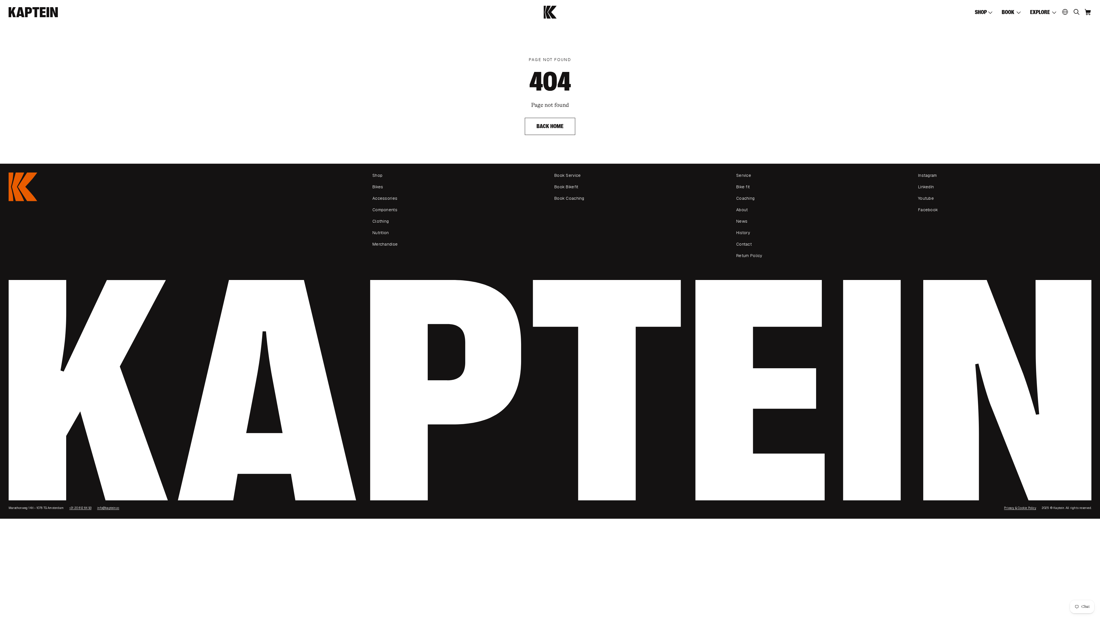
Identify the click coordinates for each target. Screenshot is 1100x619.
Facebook (928, 209)
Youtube (926, 198)
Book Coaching (569, 198)
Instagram (927, 175)
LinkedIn (926, 186)
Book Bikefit (566, 186)
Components (384, 209)
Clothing (380, 221)
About (742, 209)
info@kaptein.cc (108, 508)
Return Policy (749, 255)
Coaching (745, 198)
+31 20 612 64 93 (80, 508)
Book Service (567, 175)
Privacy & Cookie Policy (1020, 508)
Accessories (384, 198)
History (743, 232)
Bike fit (743, 186)
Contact (744, 244)
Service (743, 175)
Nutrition (380, 232)
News (741, 221)
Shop (377, 175)
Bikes (377, 186)
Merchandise (385, 244)
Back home (550, 126)
